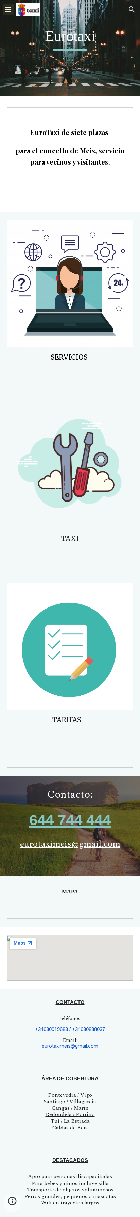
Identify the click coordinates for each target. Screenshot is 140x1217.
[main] (70, 39)
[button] (8, 9)
